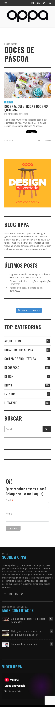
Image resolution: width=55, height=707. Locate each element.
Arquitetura (13, 341)
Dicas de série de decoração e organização (30, 281)
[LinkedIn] (38, 3)
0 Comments (45, 140)
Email (9, 500)
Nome (9, 513)
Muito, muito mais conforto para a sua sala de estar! (26, 632)
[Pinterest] (44, 3)
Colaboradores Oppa (18, 349)
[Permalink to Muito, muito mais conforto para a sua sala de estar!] (5, 632)
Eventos (10, 394)
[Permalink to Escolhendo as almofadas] (5, 644)
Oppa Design (13, 114)
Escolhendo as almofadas (25, 644)
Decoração (12, 367)
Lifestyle (8, 102)
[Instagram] (32, 3)
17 (51, 618)
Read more (9, 140)
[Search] (6, 3)
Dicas (8, 385)
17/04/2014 (23, 114)
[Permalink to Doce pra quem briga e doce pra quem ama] (27, 85)
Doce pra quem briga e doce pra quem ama (26, 108)
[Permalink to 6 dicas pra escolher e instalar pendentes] (5, 618)
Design (8, 376)
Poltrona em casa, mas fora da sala (27, 287)
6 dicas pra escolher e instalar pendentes (28, 620)
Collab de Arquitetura (20, 358)
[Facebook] (27, 3)
